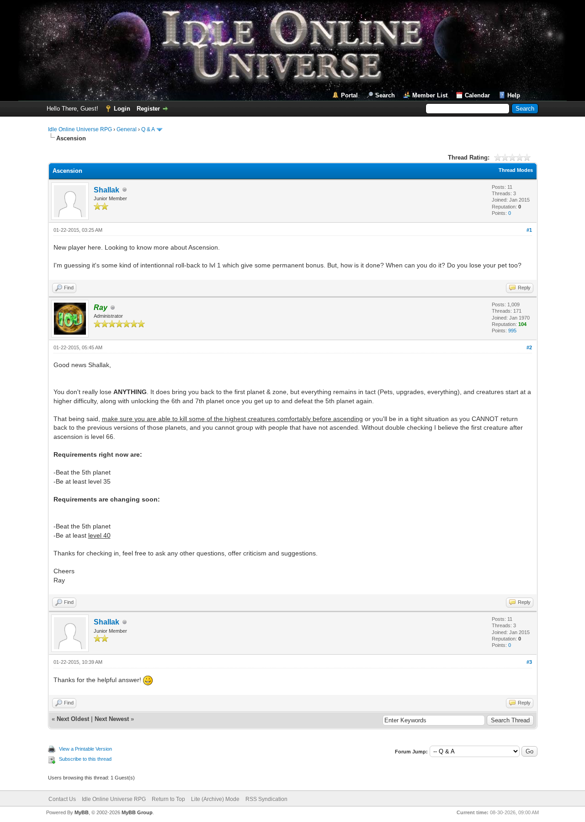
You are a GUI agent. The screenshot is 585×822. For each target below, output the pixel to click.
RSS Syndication (266, 799)
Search (385, 95)
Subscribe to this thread (85, 759)
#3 (529, 662)
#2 (529, 347)
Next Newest (112, 718)
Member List (429, 95)
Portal (349, 95)
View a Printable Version (85, 749)
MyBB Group (137, 812)
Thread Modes (516, 170)
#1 (529, 230)
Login (122, 108)
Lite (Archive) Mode (215, 799)
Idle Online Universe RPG (80, 129)
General (127, 129)
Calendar (477, 95)
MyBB (81, 812)
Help (513, 95)
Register (148, 108)
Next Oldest (73, 718)
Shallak (106, 190)
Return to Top (168, 799)
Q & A (147, 129)
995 (512, 330)
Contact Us (62, 799)
